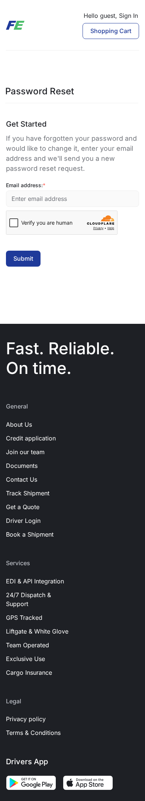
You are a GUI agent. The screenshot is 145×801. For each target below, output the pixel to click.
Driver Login (23, 520)
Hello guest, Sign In (111, 15)
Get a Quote (22, 507)
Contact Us (21, 479)
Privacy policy (26, 719)
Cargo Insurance (29, 672)
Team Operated (27, 645)
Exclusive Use (25, 658)
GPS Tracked (24, 617)
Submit (23, 258)
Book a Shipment (30, 534)
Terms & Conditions (33, 732)
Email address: (25, 185)
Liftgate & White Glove (37, 631)
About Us (19, 424)
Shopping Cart (110, 31)
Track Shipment (27, 493)
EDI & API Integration (35, 581)
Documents (22, 465)
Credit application (31, 438)
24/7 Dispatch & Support (28, 599)
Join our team (25, 452)
